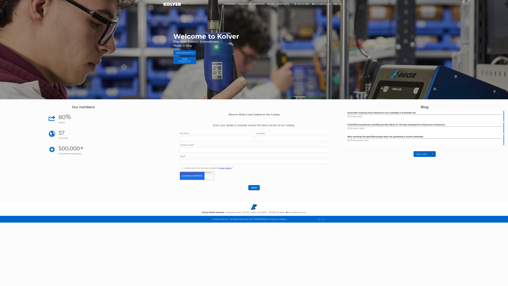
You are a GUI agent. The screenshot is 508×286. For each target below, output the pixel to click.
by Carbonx (281, 219)
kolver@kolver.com (297, 212)
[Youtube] (323, 219)
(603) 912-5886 (277, 212)
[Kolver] (172, 4)
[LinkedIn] (319, 219)
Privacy (272, 219)
